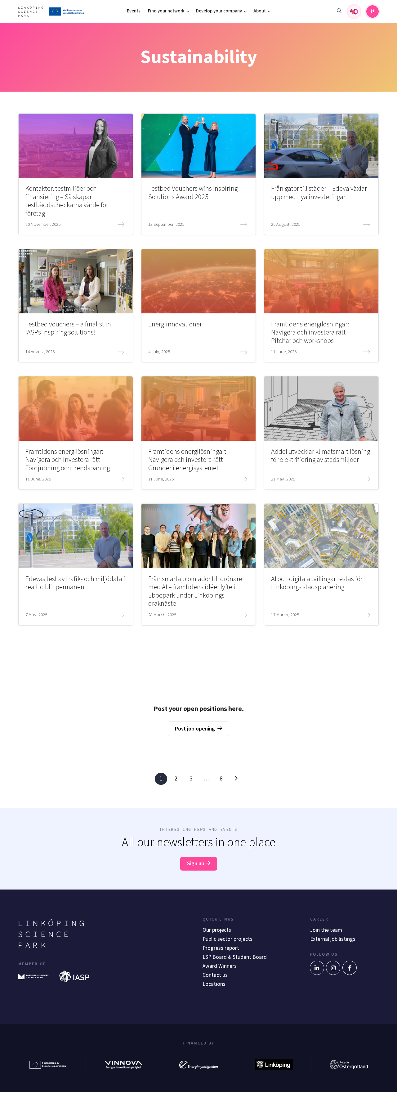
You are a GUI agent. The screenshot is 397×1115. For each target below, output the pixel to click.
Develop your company (219, 11)
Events (134, 11)
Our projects (217, 930)
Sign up (196, 863)
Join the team (326, 930)
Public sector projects (227, 939)
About (259, 11)
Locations (214, 984)
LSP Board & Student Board (235, 957)
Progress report (221, 948)
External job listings (332, 939)
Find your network (166, 11)
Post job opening (195, 729)
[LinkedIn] (317, 968)
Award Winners (220, 966)
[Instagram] (333, 968)
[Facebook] (349, 968)
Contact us (215, 975)
